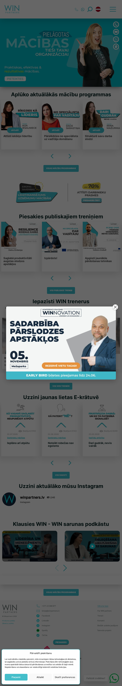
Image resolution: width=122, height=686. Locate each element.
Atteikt (40, 677)
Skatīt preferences (65, 677)
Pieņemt (16, 677)
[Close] (115, 307)
